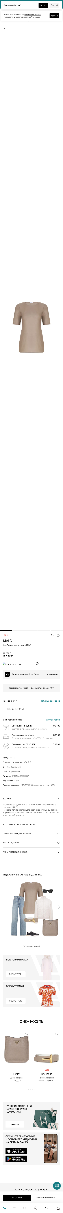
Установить (52, 674)
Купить (31, 946)
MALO (12, 758)
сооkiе (37, 17)
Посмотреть (15, 974)
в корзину (17, 1197)
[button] (6, 630)
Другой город (53, 719)
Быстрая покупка (46, 1197)
